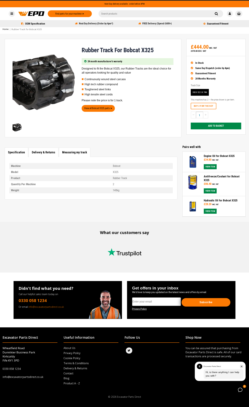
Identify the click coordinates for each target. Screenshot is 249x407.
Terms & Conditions (76, 363)
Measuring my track (74, 152)
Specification (16, 152)
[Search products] (216, 13)
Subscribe (206, 302)
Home (6, 29)
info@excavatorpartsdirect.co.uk (46, 306)
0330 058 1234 (33, 300)
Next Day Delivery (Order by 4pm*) (96, 23)
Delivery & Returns (43, 152)
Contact (68, 373)
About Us (69, 348)
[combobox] (161, 13)
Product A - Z (72, 383)
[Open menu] (11, 13)
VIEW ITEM (210, 167)
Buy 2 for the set (203, 106)
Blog (66, 378)
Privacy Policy (72, 353)
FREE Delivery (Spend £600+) (157, 23)
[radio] (200, 92)
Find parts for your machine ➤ (69, 13)
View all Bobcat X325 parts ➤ (98, 108)
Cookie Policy (72, 358)
